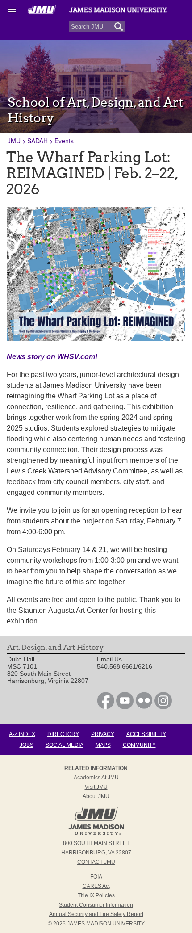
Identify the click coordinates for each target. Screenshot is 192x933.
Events (64, 140)
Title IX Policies (96, 895)
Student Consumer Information (96, 905)
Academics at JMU (96, 777)
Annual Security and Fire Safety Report (96, 914)
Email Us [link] (109, 659)
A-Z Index (22, 734)
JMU (14, 140)
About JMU (96, 796)
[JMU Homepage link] (96, 834)
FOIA (96, 877)
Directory (63, 734)
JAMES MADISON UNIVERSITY (106, 923)
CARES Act (96, 886)
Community (139, 745)
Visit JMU (96, 787)
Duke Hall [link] (20, 659)
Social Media (64, 745)
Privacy (102, 734)
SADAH (37, 140)
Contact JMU (96, 862)
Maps (103, 745)
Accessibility (146, 734)
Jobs (26, 745)
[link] (105, 707)
